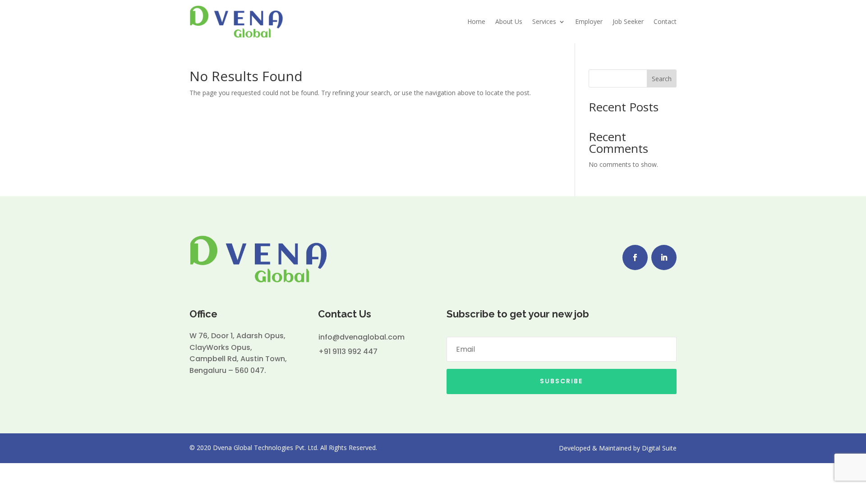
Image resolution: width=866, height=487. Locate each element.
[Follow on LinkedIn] (664, 257)
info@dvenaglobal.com (361, 337)
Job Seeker (628, 21)
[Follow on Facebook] (635, 257)
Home (476, 21)
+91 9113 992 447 (348, 351)
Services (544, 21)
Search (662, 78)
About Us (508, 21)
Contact (665, 21)
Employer (589, 21)
